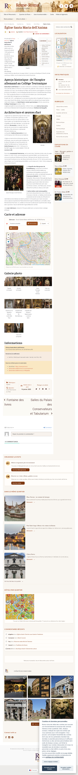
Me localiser (33, 223)
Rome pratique (60, 128)
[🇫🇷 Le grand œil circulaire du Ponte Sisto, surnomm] (15, 686)
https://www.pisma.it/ (21, 366)
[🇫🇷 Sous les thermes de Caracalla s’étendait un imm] (39, 710)
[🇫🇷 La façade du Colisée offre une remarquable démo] (39, 686)
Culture (58, 125)
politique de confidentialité (55, 757)
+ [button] (8, 235)
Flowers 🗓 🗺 (59, 190)
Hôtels (58, 119)
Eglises (13, 32)
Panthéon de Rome (21, 645)
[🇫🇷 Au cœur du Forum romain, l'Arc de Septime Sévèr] (15, 710)
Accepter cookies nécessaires (66, 768)
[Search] (71, 27)
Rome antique (60, 122)
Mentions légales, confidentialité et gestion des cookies (36, 750)
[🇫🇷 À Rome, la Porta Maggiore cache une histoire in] (62, 686)
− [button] (8, 237)
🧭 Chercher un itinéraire (64, 66)
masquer (49, 41)
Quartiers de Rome (61, 113)
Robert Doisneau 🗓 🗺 (61, 164)
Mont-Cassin (22, 638)
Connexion (48, 427)
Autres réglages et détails (51, 761)
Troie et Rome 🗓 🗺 (61, 151)
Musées (58, 116)
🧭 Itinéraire (13, 228)
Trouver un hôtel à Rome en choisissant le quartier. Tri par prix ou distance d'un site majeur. (39, 621)
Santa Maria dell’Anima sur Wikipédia (19, 370)
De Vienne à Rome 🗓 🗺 (62, 177)
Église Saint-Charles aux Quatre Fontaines (30, 634)
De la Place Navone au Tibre (30, 32)
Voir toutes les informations (63, 93)
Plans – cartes (60, 109)
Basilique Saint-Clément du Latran (26, 648)
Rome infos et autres (62, 136)
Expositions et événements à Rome (62, 132)
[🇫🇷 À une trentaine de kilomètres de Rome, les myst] (62, 710)
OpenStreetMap (40, 264)
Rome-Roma (27, 4)
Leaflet (33, 264)
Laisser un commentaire (42, 33)
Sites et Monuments (62, 106)
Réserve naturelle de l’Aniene (23, 641)
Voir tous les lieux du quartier (12, 581)
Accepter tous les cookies (49, 768)
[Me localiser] (8, 241)
